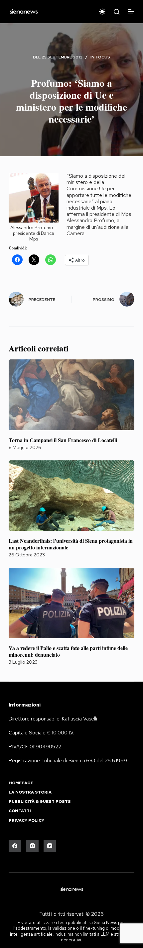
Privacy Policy (26, 820)
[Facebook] (15, 846)
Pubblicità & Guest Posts (40, 801)
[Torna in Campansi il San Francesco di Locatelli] (71, 394)
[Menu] (131, 11)
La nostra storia (30, 792)
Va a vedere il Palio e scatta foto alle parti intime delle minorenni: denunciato (68, 651)
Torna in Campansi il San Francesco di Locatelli (63, 440)
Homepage (21, 783)
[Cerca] (116, 12)
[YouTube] (50, 846)
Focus (103, 57)
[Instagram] (32, 846)
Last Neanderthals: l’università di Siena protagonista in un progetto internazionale (71, 544)
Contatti (20, 810)
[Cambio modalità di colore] (102, 11)
